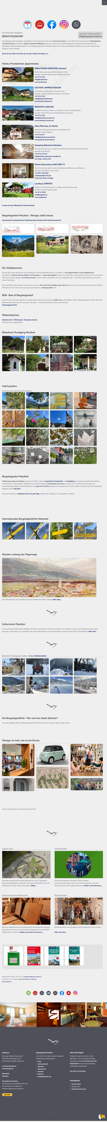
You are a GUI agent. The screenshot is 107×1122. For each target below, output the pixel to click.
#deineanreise (42, 1069)
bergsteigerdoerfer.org (44, 1076)
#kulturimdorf (42, 220)
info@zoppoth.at (41, 195)
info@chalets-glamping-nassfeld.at (48, 156)
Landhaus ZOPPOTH (43, 183)
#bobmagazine (7, 305)
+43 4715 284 (40, 115)
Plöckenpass (18, 320)
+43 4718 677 (40, 135)
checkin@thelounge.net (9, 1066)
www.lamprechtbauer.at (43, 101)
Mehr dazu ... (57, 599)
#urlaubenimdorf (18, 220)
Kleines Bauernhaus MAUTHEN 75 (50, 164)
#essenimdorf (7, 220)
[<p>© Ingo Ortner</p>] (14, 353)
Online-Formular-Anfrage (44, 178)
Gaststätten (70, 481)
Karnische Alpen (76, 1084)
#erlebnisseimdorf (54, 220)
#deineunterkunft (43, 1064)
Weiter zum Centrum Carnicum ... (32, 932)
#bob (15, 305)
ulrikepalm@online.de (43, 175)
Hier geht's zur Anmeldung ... (78, 1071)
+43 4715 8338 (40, 192)
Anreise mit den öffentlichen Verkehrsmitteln (18, 205)
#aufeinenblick (40, 656)
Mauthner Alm (7, 320)
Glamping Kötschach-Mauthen (48, 145)
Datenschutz (5, 1074)
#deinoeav (41, 1071)
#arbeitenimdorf (31, 220)
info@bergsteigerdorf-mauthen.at (90, 36)
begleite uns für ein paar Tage (28, 494)
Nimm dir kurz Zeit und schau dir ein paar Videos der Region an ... (25, 54)
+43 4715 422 (40, 96)
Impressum (5, 1076)
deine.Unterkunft (6, 981)
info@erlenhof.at (41, 79)
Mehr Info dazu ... (61, 932)
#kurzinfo (17, 489)
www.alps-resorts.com (43, 159)
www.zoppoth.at (41, 197)
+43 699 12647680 (42, 173)
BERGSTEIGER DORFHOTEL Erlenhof (50, 68)
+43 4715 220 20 (41, 154)
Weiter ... (34, 886)
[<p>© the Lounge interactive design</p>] (14, 446)
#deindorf (40, 1074)
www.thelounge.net (7, 1068)
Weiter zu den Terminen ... (93, 886)
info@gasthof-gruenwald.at (45, 137)
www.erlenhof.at (41, 82)
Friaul (26, 275)
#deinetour (41, 1066)
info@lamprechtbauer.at (44, 99)
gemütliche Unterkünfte (54, 481)
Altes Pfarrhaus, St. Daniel (46, 126)
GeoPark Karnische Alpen (78, 1089)
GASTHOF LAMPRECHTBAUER (48, 87)
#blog (39, 1061)
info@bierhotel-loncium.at (44, 118)
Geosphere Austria (30, 320)
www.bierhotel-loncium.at (44, 120)
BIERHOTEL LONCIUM (44, 106)
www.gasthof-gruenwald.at (45, 140)
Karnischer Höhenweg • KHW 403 (28, 979)
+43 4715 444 (40, 77)
